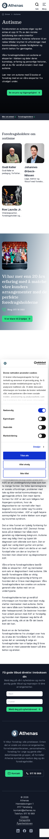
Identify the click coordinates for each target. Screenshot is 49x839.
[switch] (42, 419)
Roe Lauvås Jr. (11, 209)
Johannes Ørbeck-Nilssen (30, 171)
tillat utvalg (24, 464)
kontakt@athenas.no (24, 810)
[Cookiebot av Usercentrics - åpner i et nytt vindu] (34, 363)
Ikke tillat (24, 473)
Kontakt (15, 773)
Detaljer (37, 447)
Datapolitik (24, 820)
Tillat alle (24, 455)
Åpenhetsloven (25, 823)
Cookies (24, 816)
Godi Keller (9, 167)
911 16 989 (35, 773)
